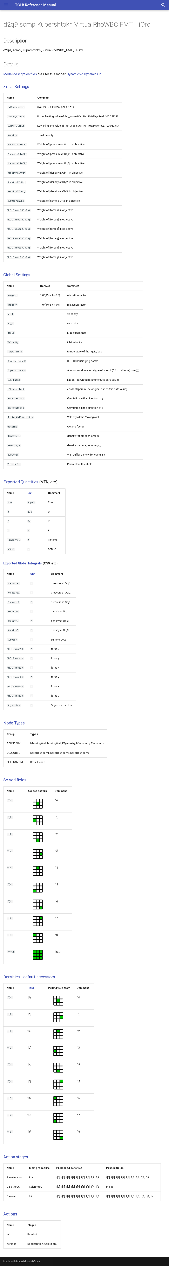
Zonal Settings (16, 86)
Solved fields (14, 779)
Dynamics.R (92, 74)
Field (30, 987)
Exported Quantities (20, 481)
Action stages (15, 1156)
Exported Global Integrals (22, 563)
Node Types (14, 723)
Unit (29, 493)
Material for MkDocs (28, 1261)
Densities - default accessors (29, 976)
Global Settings (16, 274)
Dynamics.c (75, 74)
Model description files (20, 74)
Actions (10, 1214)
